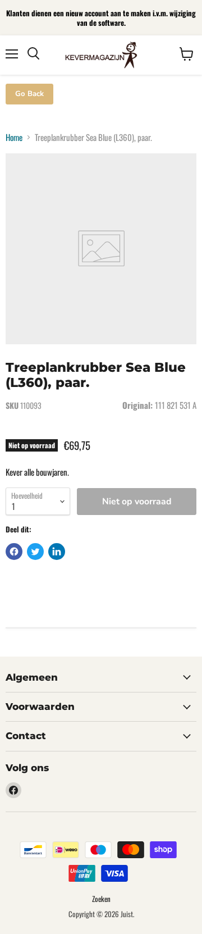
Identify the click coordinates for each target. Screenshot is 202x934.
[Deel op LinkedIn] (56, 551)
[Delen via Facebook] (14, 551)
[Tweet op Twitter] (35, 551)
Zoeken (101, 898)
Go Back (29, 94)
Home (14, 137)
